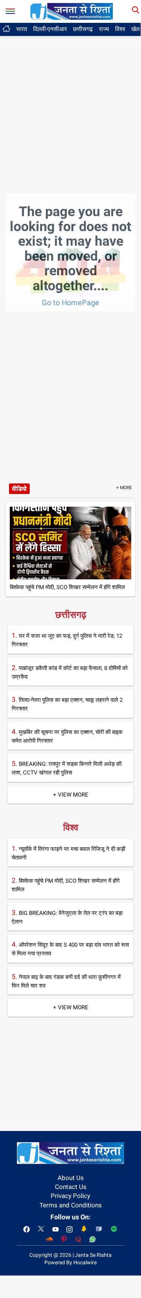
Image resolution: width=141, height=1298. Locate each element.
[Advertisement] (70, 74)
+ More (124, 487)
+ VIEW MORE (70, 794)
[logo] (71, 11)
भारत (21, 29)
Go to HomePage (70, 302)
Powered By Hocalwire (70, 1262)
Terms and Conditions (70, 1205)
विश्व (120, 29)
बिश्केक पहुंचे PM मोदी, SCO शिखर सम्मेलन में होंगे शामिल (67, 587)
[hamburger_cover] (10, 9)
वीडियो (19, 488)
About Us (71, 1178)
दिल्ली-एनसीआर (50, 29)
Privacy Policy (70, 1196)
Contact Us (70, 1187)
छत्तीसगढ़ (83, 29)
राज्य (104, 29)
